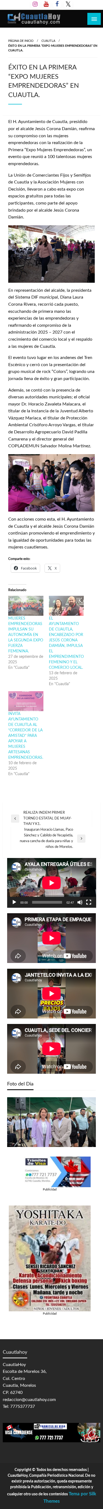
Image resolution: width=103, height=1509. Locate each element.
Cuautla (48, 40)
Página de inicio (21, 40)
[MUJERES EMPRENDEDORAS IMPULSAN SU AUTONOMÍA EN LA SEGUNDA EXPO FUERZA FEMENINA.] (25, 606)
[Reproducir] (14, 902)
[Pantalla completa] (88, 902)
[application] (51, 883)
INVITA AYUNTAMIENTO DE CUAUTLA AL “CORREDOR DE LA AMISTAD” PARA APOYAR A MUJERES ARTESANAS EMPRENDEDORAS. (25, 736)
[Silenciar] (80, 902)
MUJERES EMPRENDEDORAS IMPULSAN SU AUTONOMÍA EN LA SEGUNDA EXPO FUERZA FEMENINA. (25, 635)
